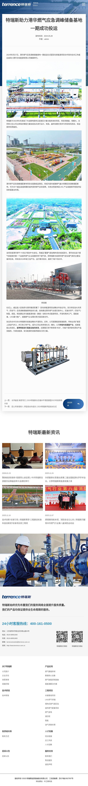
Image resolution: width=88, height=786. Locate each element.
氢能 (47, 720)
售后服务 (48, 760)
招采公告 (5, 756)
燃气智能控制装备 (52, 680)
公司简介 (5, 671)
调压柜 (47, 716)
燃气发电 (48, 712)
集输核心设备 (50, 675)
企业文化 (5, 675)
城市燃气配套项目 (52, 708)
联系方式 (5, 736)
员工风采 (48, 740)
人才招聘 (48, 745)
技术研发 (5, 695)
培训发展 (48, 736)
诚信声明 (48, 764)
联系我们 (48, 756)
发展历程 (5, 684)
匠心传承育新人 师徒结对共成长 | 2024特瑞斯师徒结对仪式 (34, 407)
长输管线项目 (50, 695)
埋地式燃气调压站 (52, 704)
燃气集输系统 (50, 671)
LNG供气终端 (50, 700)
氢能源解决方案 (51, 684)
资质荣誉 (5, 680)
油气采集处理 (50, 725)
